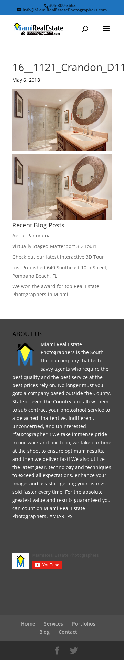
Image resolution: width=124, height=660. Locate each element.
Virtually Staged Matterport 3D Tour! (54, 246)
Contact (68, 632)
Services (53, 623)
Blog (44, 632)
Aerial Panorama (31, 235)
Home (28, 623)
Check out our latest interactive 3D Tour (58, 257)
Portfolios (83, 623)
